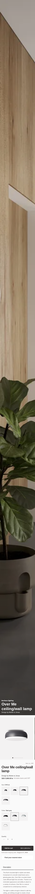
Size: (6, 785)
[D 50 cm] (6, 800)
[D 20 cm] (6, 791)
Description (7, 867)
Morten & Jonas (14, 712)
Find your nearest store (13, 857)
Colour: (7, 810)
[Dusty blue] (24, 816)
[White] (6, 826)
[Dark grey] (15, 816)
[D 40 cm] (24, 791)
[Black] (6, 816)
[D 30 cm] (15, 791)
